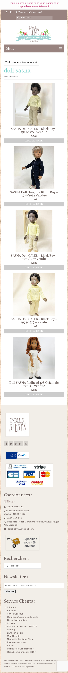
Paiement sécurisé (16, 642)
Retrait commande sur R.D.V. (21, 652)
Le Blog (11, 629)
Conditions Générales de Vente (22, 617)
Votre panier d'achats (30, 12)
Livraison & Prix (15, 633)
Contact (11, 623)
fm (33, 667)
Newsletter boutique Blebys (20, 639)
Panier (10, 645)
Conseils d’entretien (17, 620)
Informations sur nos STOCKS (22, 626)
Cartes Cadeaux (15, 613)
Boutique (11, 610)
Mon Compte (13, 636)
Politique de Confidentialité (20, 648)
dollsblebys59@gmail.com (21, 529)
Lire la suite (34, 140)
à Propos (11, 607)
